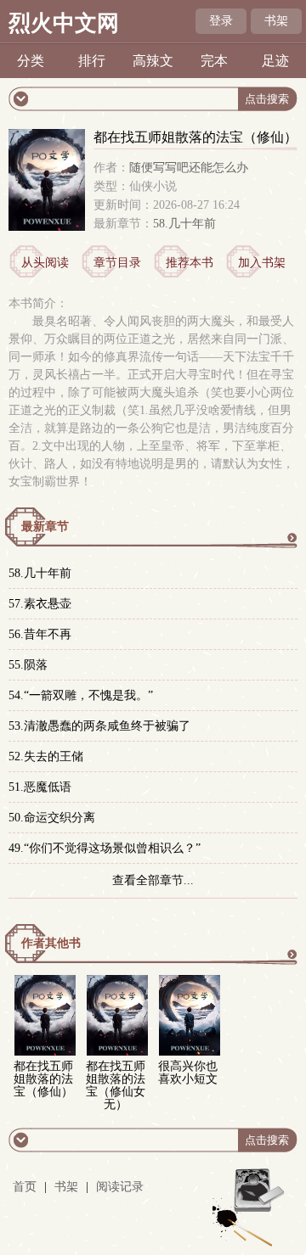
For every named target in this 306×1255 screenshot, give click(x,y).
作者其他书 (51, 943)
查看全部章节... (153, 880)
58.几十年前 (184, 223)
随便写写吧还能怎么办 (188, 167)
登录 (221, 20)
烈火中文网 (63, 23)
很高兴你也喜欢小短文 (188, 1072)
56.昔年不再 (39, 634)
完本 (214, 60)
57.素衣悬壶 (39, 603)
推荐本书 (189, 262)
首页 (25, 1186)
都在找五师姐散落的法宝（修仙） (43, 1079)
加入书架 (262, 262)
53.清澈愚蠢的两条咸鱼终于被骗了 (99, 726)
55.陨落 (28, 664)
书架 (276, 20)
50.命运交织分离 (51, 817)
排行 (91, 60)
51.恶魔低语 (39, 787)
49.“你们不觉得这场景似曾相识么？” (104, 848)
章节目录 (117, 262)
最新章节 (45, 526)
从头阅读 (45, 262)
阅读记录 (120, 1186)
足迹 (275, 60)
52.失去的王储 (45, 756)
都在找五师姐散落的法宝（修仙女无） (115, 1085)
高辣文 (153, 60)
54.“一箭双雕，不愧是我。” (80, 695)
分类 (30, 60)
